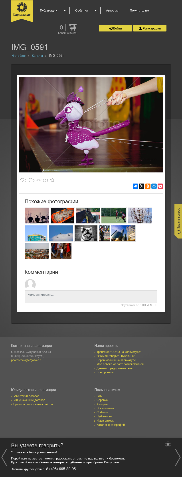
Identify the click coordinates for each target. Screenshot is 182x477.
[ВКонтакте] (135, 186)
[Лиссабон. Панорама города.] (37, 251)
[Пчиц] (37, 215)
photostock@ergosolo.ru (26, 360)
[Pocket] (160, 186)
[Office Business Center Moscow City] (123, 233)
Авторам (112, 10)
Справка (102, 400)
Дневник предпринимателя (115, 368)
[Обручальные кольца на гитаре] (62, 215)
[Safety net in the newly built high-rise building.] (36, 233)
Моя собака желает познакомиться (120, 364)
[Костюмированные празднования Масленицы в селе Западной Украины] (88, 215)
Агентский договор (26, 396)
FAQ (99, 396)
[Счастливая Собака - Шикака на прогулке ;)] (86, 233)
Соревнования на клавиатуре (116, 360)
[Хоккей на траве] (114, 215)
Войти (117, 28)
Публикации (48, 10)
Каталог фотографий (111, 424)
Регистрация (151, 28)
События (81, 10)
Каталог (37, 55)
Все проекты (105, 372)
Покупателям (139, 10)
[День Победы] (61, 251)
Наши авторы (105, 420)
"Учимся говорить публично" (116, 356)
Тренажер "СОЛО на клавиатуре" (119, 352)
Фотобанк (19, 55)
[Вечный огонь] (104, 233)
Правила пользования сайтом (33, 404)
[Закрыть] (168, 444)
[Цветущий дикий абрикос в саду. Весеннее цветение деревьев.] (140, 215)
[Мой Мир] (154, 186)
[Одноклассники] (147, 186)
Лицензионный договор (29, 400)
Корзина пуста (67, 33)
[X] (141, 186)
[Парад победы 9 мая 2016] (61, 233)
